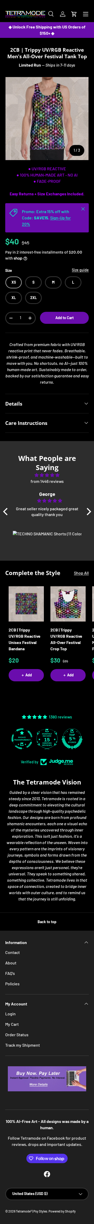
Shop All (81, 572)
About (10, 962)
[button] (74, 14)
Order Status (16, 1034)
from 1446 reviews (47, 481)
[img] (47, 475)
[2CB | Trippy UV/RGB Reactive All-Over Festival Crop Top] (68, 604)
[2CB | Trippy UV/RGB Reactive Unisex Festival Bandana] (26, 604)
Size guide (80, 270)
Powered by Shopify (62, 1211)
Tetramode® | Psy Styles (31, 1211)
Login (10, 1013)
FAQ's (10, 973)
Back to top (47, 922)
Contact (12, 952)
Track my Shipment (22, 1045)
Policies (12, 983)
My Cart (12, 1024)
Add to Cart (64, 317)
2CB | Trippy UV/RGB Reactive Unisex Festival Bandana (24, 639)
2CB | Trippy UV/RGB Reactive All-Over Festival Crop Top (66, 639)
